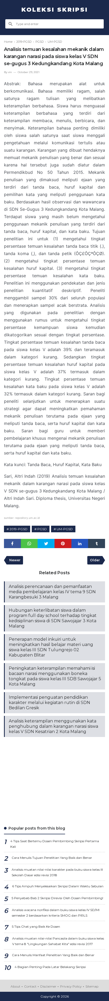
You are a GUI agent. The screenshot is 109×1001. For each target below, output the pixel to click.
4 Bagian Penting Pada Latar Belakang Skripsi (50, 967)
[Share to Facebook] (12, 543)
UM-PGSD (65, 529)
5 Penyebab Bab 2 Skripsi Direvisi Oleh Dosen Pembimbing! (57, 898)
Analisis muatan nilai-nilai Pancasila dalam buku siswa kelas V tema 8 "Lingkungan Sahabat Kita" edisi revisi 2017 (58, 941)
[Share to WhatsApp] (29, 543)
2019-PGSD (19, 529)
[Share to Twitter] (46, 543)
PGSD (42, 529)
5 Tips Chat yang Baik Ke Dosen (36, 926)
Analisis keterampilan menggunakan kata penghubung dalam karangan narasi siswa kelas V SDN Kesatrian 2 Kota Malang (53, 726)
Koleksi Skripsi (54, 9)
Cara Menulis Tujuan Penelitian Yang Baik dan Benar (52, 858)
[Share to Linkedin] (79, 543)
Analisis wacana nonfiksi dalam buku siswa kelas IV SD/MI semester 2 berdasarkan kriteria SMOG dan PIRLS (55, 912)
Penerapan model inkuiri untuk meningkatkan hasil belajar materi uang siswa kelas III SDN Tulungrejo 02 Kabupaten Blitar (51, 647)
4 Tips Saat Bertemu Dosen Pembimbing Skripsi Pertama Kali (54, 844)
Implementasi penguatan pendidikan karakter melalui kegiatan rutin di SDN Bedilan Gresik (49, 702)
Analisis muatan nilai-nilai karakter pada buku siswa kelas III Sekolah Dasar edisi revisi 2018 (57, 872)
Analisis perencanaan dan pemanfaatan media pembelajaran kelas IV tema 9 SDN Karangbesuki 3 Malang (52, 592)
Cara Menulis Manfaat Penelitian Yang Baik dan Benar (53, 955)
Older (95, 560)
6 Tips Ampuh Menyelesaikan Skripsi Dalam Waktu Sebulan (57, 886)
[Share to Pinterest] (62, 543)
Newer (14, 560)
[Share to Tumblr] (96, 543)
